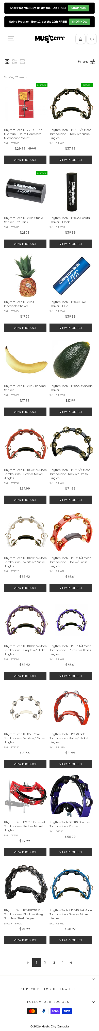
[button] (7, 62)
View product (25, 160)
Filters (83, 61)
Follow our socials (48, 1002)
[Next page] (71, 962)
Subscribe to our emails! (48, 989)
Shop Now (78, 8)
